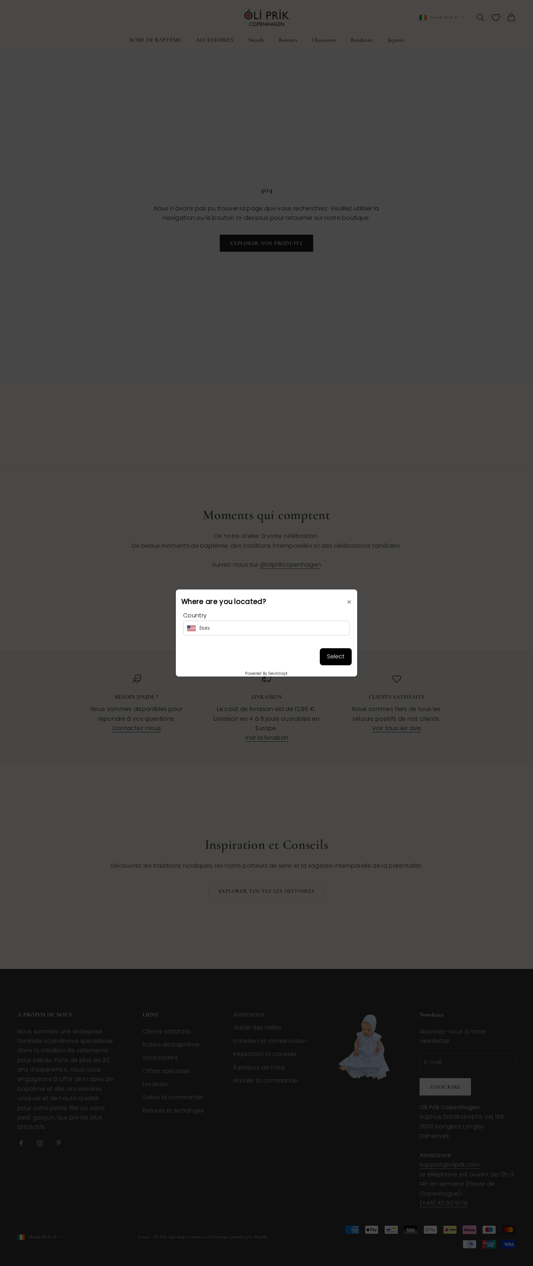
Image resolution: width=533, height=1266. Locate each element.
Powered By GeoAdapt (266, 673)
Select (335, 656)
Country (195, 615)
